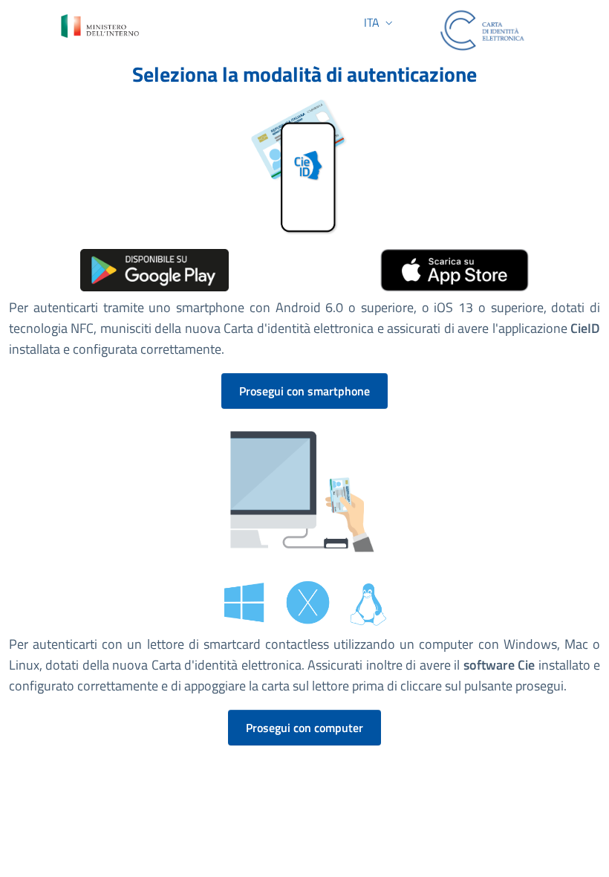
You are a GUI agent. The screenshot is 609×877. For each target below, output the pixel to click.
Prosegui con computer (304, 728)
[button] (375, 23)
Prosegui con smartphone (304, 391)
